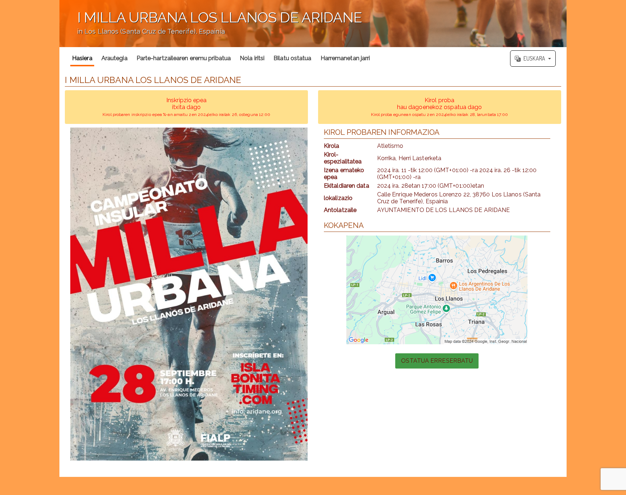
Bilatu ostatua (292, 58)
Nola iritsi (252, 58)
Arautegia (114, 58)
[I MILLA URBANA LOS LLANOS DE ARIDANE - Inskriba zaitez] (189, 294)
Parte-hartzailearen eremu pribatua (184, 58)
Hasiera (82, 58)
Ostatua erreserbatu (437, 360)
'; (210, 27)
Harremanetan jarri (345, 58)
